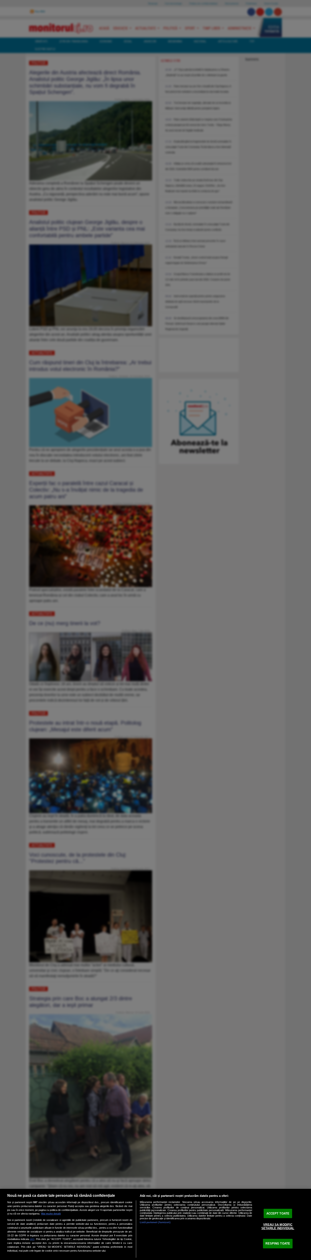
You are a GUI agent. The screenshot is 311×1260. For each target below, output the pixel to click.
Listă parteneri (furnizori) (155, 1222)
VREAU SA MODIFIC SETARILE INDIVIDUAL (277, 1226)
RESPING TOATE (277, 1243)
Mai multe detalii (51, 1213)
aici (32, 1239)
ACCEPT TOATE (278, 1213)
